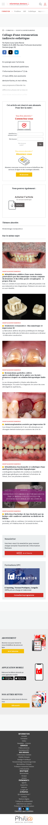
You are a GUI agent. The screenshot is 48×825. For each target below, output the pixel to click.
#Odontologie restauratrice (12, 229)
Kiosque (24, 776)
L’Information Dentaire (24, 755)
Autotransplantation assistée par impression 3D (25, 424)
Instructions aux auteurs (24, 804)
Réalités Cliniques (24, 757)
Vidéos (24, 741)
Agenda (24, 783)
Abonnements (24, 773)
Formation (10, 30)
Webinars (24, 787)
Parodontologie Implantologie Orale (24, 762)
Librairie (24, 778)
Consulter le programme (24, 595)
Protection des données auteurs (24, 806)
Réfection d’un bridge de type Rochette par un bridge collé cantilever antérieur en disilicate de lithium (23, 516)
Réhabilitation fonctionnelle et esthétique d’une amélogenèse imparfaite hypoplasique (23, 468)
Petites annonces (24, 748)
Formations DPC (24, 750)
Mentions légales (24, 799)
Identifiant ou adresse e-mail (12, 134)
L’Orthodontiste (24, 769)
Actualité (24, 736)
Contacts (24, 797)
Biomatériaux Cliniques (24, 764)
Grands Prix (24, 785)
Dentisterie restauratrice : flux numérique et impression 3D (22, 327)
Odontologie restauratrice (25, 30)
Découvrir (16, 705)
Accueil (3, 30)
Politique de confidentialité (24, 801)
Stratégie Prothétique (24, 760)
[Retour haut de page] (43, 819)
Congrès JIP (24, 790)
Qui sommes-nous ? (24, 794)
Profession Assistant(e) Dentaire (24, 767)
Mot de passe (13, 139)
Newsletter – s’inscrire (24, 743)
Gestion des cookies (24, 811)
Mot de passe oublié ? (22, 144)
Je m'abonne (13, 651)
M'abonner (24, 174)
